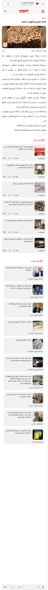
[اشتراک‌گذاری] (39, 587)
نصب (8, 4)
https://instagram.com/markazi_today (30, 130)
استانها (44, 18)
